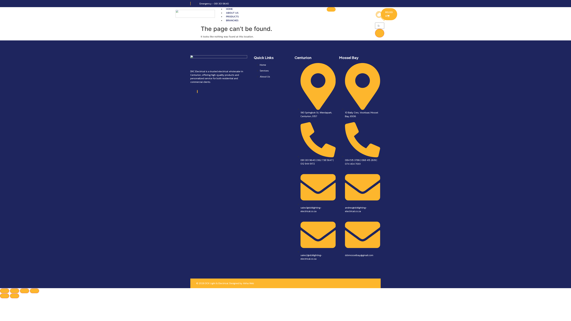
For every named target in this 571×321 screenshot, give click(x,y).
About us (232, 13)
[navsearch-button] (380, 19)
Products (232, 16)
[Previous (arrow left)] (4, 296)
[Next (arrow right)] (14, 296)
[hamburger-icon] (331, 9)
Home (229, 9)
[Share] (24, 290)
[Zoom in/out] (4, 290)
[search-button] (379, 33)
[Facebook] (197, 91)
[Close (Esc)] (34, 290)
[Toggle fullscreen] (14, 290)
